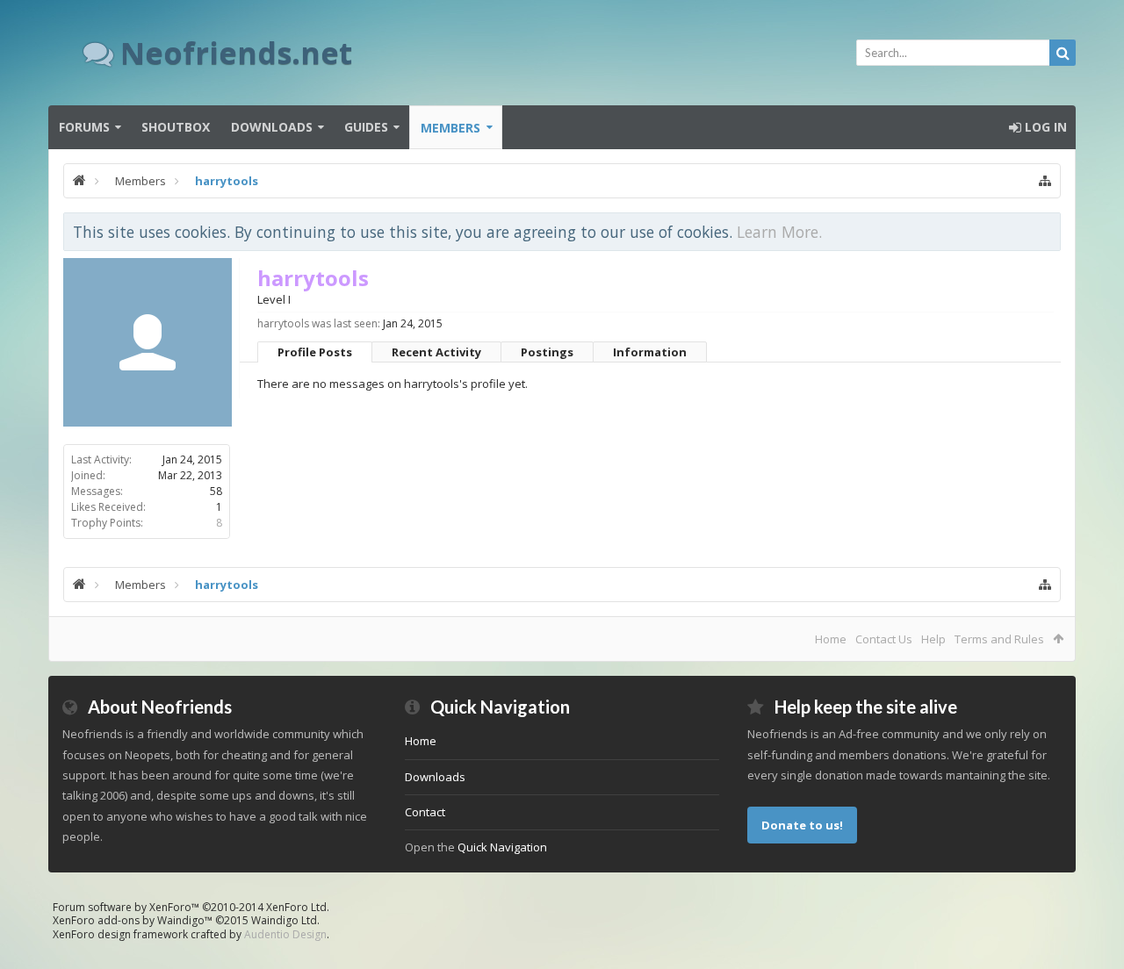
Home (831, 639)
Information (650, 352)
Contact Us (883, 639)
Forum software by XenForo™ (191, 907)
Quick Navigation (502, 847)
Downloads (272, 126)
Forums (84, 126)
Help (933, 639)
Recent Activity (436, 352)
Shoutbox (175, 126)
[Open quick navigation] (1045, 180)
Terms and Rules (999, 639)
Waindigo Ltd (284, 920)
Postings (547, 352)
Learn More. (779, 231)
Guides (366, 126)
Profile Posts (314, 352)
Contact (425, 812)
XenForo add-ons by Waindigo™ (133, 920)
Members (450, 127)
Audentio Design (285, 934)
